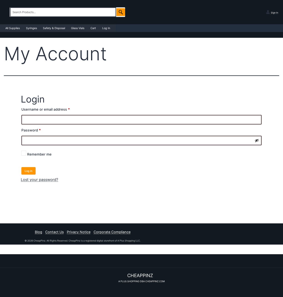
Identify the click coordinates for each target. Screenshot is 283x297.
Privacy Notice (78, 232)
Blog (38, 232)
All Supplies (12, 28)
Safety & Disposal (54, 28)
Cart (93, 28)
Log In (106, 28)
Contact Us (54, 232)
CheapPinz (140, 275)
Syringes (31, 28)
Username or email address (53, 109)
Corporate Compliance (112, 232)
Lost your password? (39, 179)
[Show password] (257, 140)
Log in (28, 170)
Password (38, 130)
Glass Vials (77, 28)
